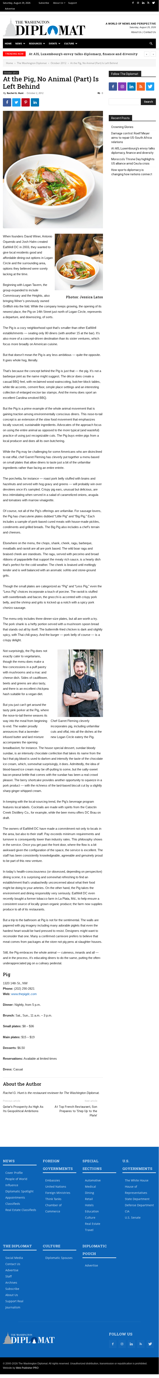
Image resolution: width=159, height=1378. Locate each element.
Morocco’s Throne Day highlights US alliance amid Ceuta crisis (132, 161)
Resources (35, 43)
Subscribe (44, 2)
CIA (127, 1211)
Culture (69, 43)
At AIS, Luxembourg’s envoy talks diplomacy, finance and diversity (91, 54)
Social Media (14, 1258)
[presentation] (146, 54)
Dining (89, 1193)
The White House (136, 1180)
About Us (58, 2)
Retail (89, 1199)
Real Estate (92, 1224)
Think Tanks (53, 1199)
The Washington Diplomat (32, 63)
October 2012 (58, 63)
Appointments (15, 1197)
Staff (8, 1276)
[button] (151, 44)
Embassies (52, 1180)
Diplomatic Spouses (59, 1258)
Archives (11, 1282)
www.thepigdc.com (24, 994)
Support (72, 2)
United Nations (55, 1186)
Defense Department (139, 1205)
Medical (90, 1186)
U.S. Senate (133, 1217)
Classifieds (12, 1204)
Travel (89, 1230)
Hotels (89, 1205)
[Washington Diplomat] (44, 27)
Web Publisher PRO (27, 1367)
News (18, 43)
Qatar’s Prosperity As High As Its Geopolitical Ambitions (23, 1109)
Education (92, 1211)
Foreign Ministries (57, 1193)
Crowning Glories (122, 127)
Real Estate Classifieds (20, 1210)
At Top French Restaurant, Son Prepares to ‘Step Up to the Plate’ (76, 1111)
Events (53, 43)
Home (8, 43)
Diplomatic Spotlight (19, 1191)
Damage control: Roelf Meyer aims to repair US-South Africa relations (131, 138)
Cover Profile (14, 1173)
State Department (137, 1199)
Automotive (93, 1180)
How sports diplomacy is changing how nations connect (131, 172)
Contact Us (149, 32)
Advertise (10, 8)
